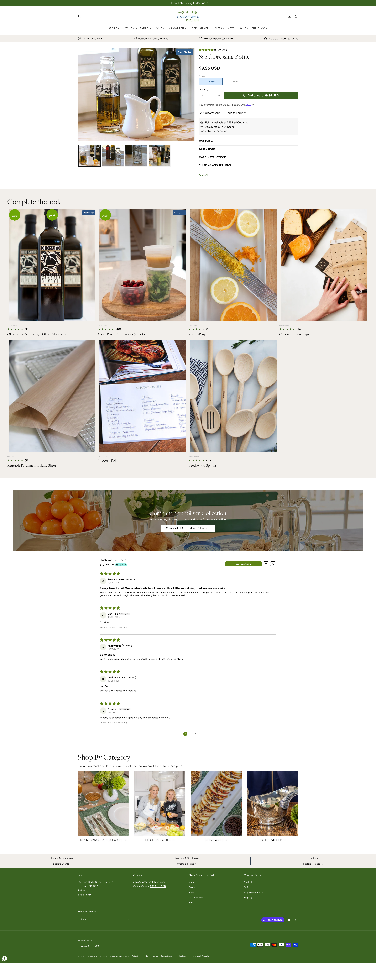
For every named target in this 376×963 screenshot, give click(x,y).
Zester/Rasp (197, 334)
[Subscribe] (127, 919)
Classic (211, 81)
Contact (248, 882)
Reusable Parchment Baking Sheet (31, 465)
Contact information (201, 956)
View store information (213, 131)
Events (192, 887)
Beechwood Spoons (203, 465)
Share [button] (205, 175)
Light (235, 81)
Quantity (204, 89)
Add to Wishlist (211, 113)
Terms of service (167, 956)
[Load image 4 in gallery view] (160, 156)
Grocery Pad (107, 460)
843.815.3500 (85, 894)
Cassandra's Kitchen (93, 956)
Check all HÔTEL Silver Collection (188, 528)
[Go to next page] (196, 734)
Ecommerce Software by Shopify (115, 956)
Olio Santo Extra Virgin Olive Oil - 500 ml (37, 334)
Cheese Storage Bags (294, 334)
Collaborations (196, 897)
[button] (79, 16)
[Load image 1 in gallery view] (89, 156)
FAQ (246, 887)
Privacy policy (152, 956)
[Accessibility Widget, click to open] (4, 959)
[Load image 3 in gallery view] (136, 156)
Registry (248, 897)
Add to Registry (236, 113)
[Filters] (266, 563)
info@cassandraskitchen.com (149, 882)
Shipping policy (183, 956)
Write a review (243, 563)
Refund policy (137, 956)
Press (191, 892)
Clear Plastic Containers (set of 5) (122, 334)
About (192, 882)
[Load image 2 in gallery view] (113, 156)
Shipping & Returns (253, 892)
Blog (191, 902)
